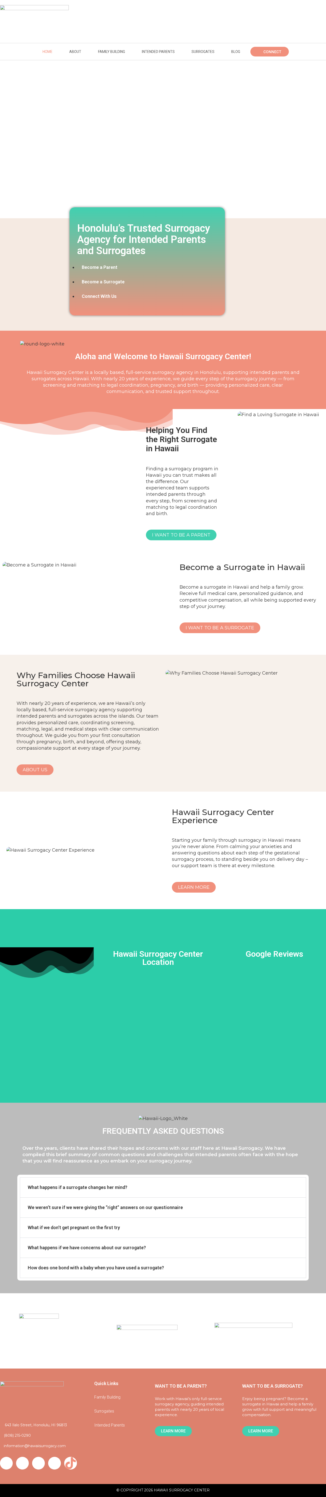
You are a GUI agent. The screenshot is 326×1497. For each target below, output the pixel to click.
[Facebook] (54, 1463)
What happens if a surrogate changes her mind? (77, 1187)
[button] (163, 1187)
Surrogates (203, 52)
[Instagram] (22, 1463)
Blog (235, 52)
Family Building (111, 52)
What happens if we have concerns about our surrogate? (87, 1247)
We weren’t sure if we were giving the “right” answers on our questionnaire (105, 1207)
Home (47, 52)
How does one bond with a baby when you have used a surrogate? (96, 1267)
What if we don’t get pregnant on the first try (74, 1227)
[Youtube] (38, 1463)
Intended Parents (158, 52)
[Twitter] (6, 1463)
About (75, 52)
